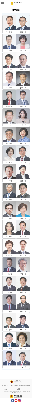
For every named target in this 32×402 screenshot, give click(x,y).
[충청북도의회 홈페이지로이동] (16, 3)
